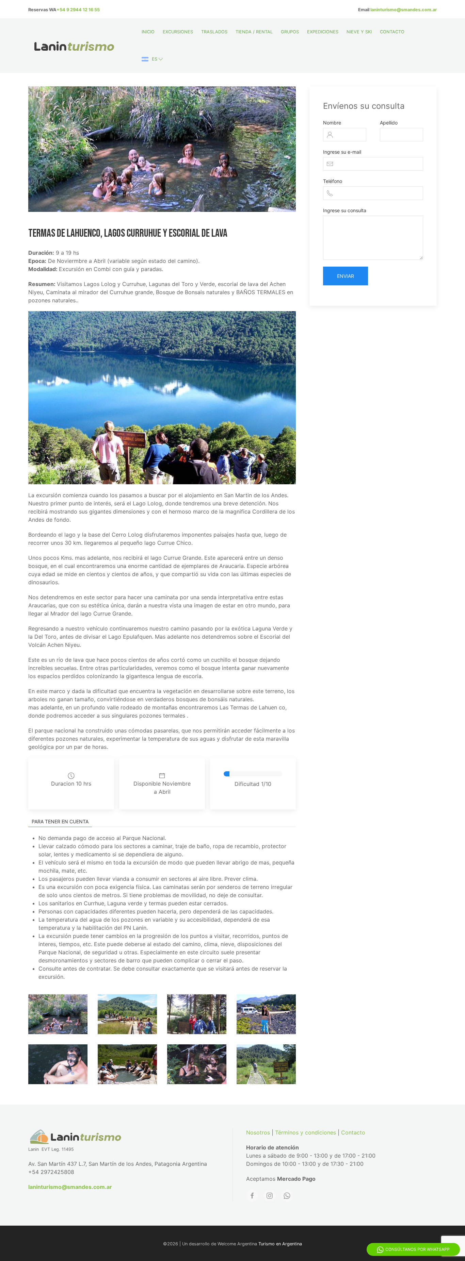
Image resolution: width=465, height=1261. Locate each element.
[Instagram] (269, 1196)
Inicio (148, 31)
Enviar (345, 276)
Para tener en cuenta (60, 821)
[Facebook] (252, 1196)
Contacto (392, 31)
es (154, 59)
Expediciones (322, 31)
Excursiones (178, 31)
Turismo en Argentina (280, 1243)
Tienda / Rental (254, 31)
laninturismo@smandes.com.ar (403, 9)
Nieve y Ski (359, 31)
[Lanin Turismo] (52, 1014)
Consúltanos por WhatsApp (417, 1249)
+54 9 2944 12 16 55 (78, 9)
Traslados (214, 31)
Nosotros (258, 1132)
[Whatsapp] (287, 1196)
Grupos (290, 31)
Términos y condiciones (305, 1132)
